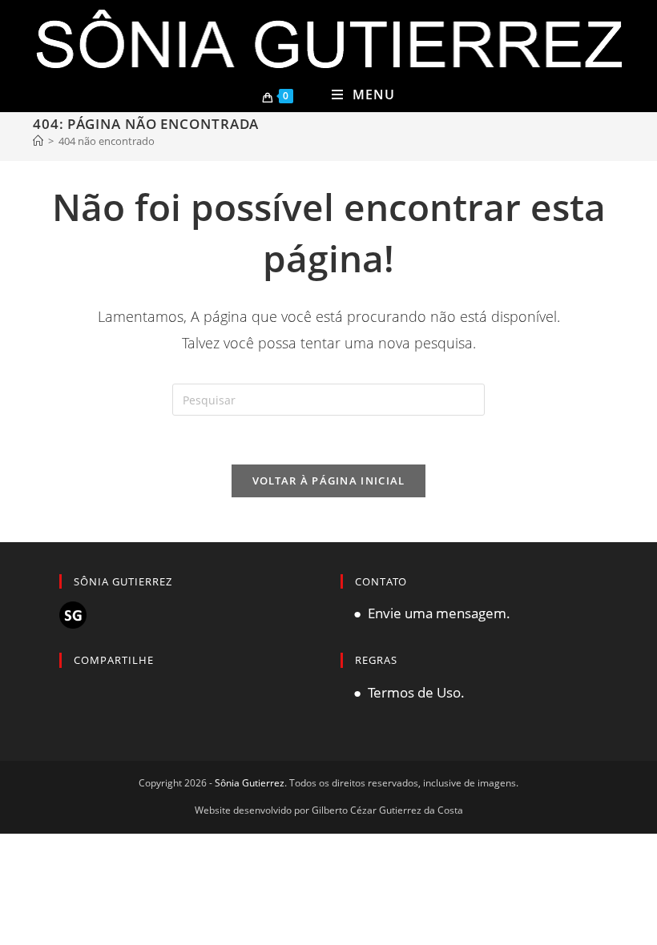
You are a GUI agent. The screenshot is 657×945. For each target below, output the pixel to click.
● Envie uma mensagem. (425, 613)
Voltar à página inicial (328, 480)
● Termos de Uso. (403, 692)
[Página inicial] (38, 141)
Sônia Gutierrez (249, 783)
